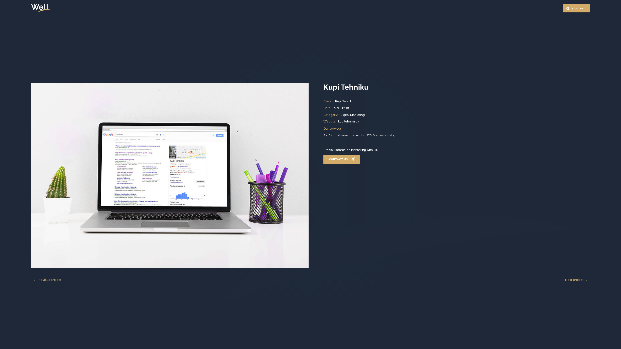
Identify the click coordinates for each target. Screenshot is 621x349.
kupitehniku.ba (348, 121)
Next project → (576, 279)
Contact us (338, 159)
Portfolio (579, 8)
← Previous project (47, 279)
